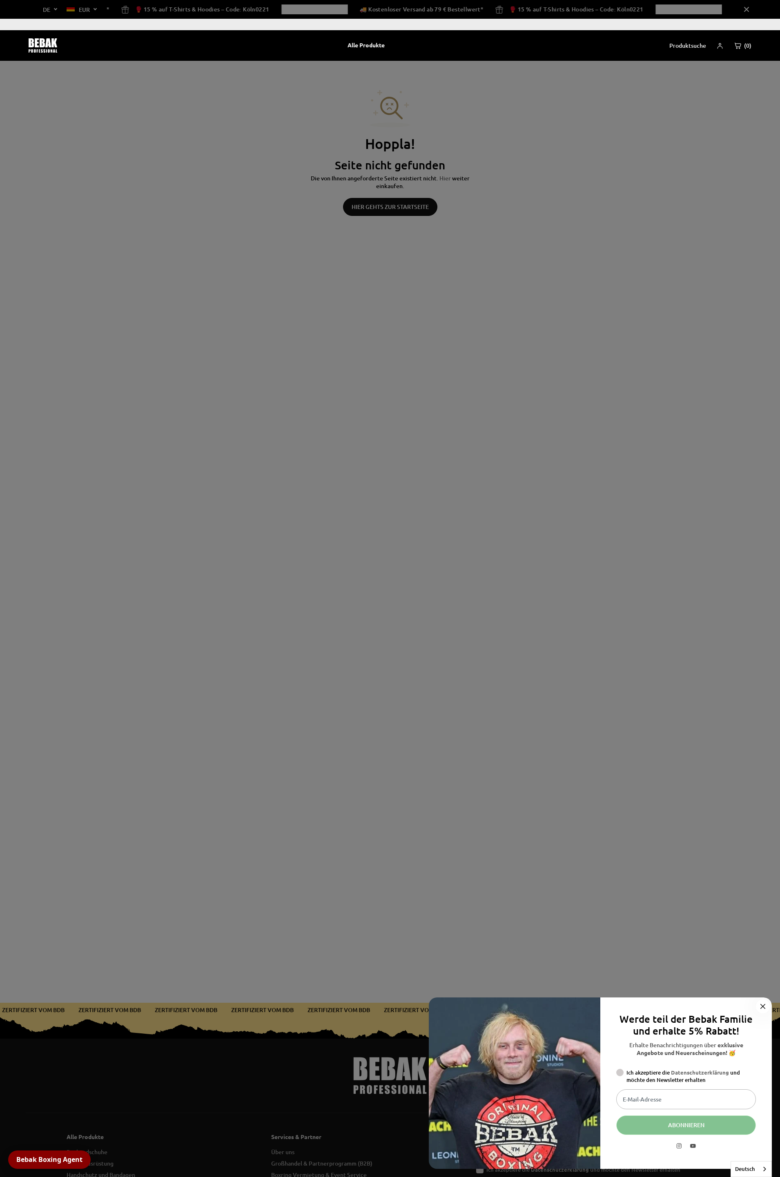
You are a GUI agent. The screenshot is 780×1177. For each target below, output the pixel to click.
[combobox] (751, 1169)
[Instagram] (679, 1146)
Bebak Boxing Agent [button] (49, 1159)
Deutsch (745, 1169)
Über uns (735, 24)
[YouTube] (693, 1146)
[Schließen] (763, 1006)
